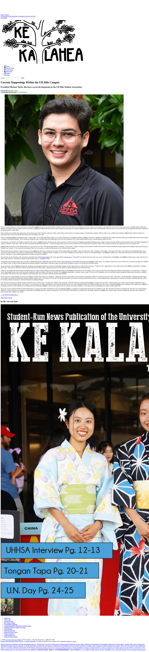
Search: (3, 78)
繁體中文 (59, 649)
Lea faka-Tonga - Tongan (72, 645)
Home (7, 66)
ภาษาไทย (18, 647)
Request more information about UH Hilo (12, 641)
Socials (8, 75)
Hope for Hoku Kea (9, 630)
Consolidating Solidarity (10, 624)
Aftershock (7, 618)
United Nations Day (9, 635)
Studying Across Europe (10, 632)
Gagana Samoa (95, 644)
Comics (8, 73)
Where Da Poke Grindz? (11, 637)
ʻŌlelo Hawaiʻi (56, 644)
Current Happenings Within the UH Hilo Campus (17, 626)
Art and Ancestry (8, 621)
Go (23, 78)
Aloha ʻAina (7, 619)
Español (133, 649)
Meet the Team (10, 68)
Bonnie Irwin (68, 257)
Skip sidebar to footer (6, 297)
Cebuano (121, 647)
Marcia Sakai (45, 257)
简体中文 (39, 649)
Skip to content (5, 14)
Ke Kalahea (4, 18)
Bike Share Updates (9, 623)
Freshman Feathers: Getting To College (15, 627)
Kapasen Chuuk (103, 646)
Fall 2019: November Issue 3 (9, 295)
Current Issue (9, 69)
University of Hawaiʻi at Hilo (13, 639)
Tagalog (86, 647)
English (18, 644)
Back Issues (9, 71)
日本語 (84, 649)
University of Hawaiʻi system (68, 641)
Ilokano (51, 647)
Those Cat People (9, 633)
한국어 (110, 649)
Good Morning (8, 629)
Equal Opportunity (31, 641)
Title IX (41, 641)
